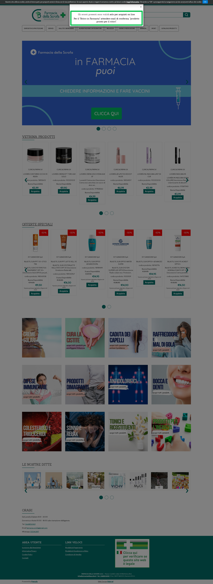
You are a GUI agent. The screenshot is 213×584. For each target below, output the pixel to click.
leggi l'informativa (133, 2)
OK (205, 2)
